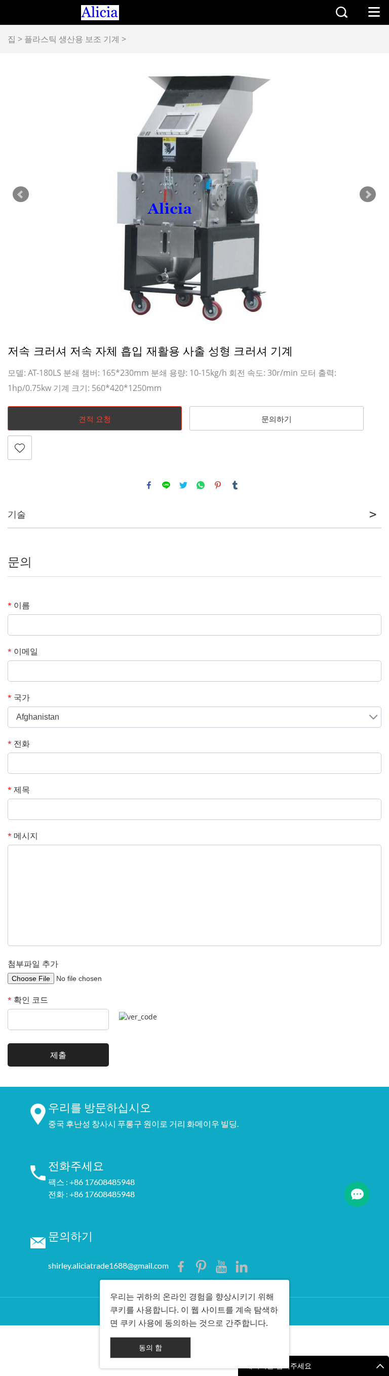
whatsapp (201, 485)
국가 (19, 697)
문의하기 (276, 419)
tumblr (235, 485)
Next (368, 194)
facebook (149, 485)
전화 (19, 743)
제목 (19, 789)
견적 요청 (95, 419)
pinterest (218, 485)
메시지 (23, 835)
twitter (183, 485)
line (166, 485)
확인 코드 (28, 999)
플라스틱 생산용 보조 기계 (72, 39)
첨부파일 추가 (33, 963)
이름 (19, 605)
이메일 (23, 651)
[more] (357, 1194)
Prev (21, 194)
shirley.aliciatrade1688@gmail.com (108, 1265)
